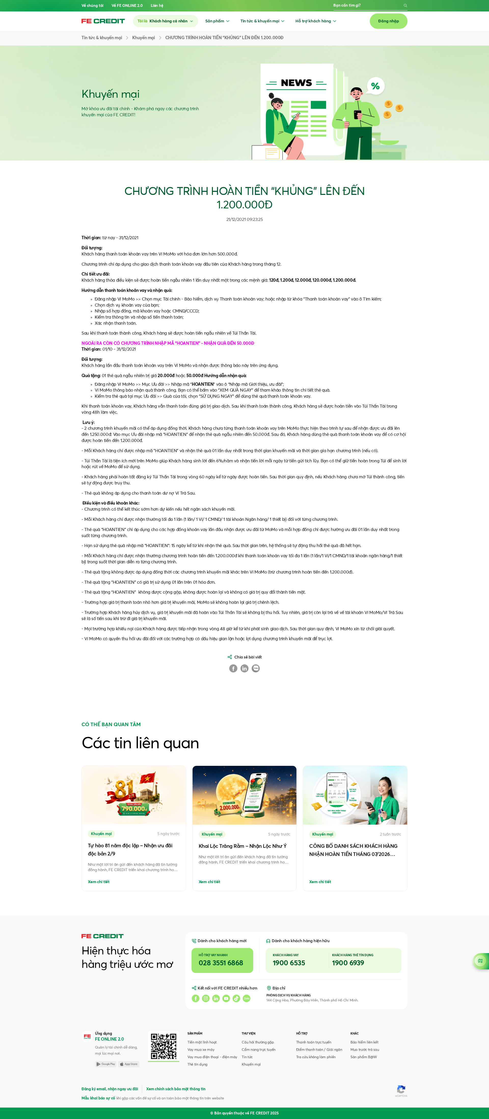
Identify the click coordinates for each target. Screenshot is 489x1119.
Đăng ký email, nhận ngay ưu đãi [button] (110, 1089)
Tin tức (247, 1057)
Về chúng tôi (92, 6)
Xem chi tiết (99, 882)
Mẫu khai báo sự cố (98, 1098)
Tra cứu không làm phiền (316, 1057)
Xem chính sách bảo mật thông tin (175, 1089)
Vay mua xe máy (200, 1050)
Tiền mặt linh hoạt (202, 1042)
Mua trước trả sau (364, 1050)
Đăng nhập (388, 21)
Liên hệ (157, 6)
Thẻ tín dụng (197, 1064)
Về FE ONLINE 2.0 (127, 6)
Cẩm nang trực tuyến (259, 1050)
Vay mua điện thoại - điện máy (212, 1057)
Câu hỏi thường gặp (258, 1042)
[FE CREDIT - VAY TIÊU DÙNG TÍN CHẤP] (103, 21)
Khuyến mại (251, 1064)
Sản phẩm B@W (363, 1057)
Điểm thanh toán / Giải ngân (319, 1050)
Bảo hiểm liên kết (364, 1042)
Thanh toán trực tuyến (313, 1042)
